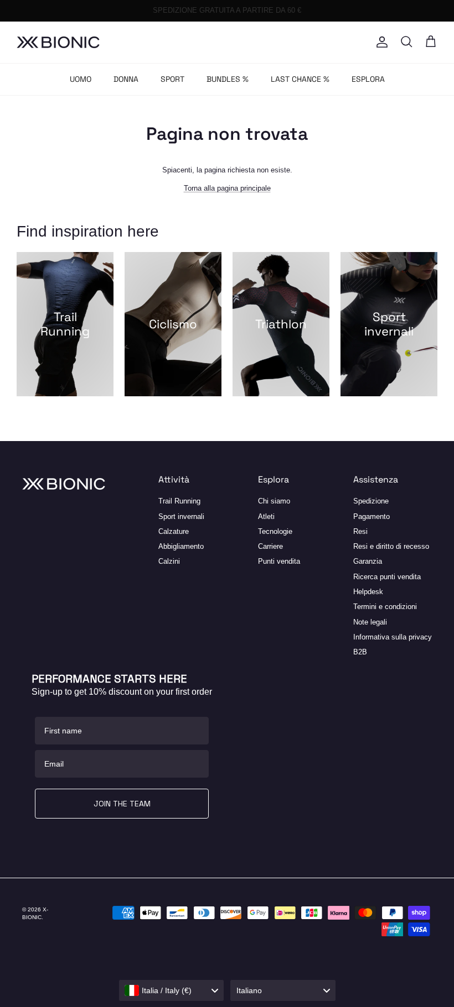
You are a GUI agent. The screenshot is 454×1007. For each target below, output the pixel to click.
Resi (360, 531)
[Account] (380, 42)
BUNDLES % (228, 79)
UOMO (80, 79)
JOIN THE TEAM (122, 804)
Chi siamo (274, 501)
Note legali (370, 622)
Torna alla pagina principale (227, 188)
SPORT (172, 79)
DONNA (126, 79)
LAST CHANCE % (300, 79)
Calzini (169, 561)
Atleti (266, 516)
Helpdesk (368, 592)
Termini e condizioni (385, 606)
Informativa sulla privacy (392, 637)
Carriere (270, 546)
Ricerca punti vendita (387, 577)
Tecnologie (275, 531)
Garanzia (367, 561)
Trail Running (179, 501)
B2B (360, 652)
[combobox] (171, 990)
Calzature (173, 531)
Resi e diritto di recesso (391, 546)
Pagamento (371, 516)
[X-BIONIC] (58, 42)
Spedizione (371, 501)
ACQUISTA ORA (280, 14)
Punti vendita (279, 561)
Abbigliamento (181, 546)
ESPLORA (368, 79)
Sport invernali (181, 516)
